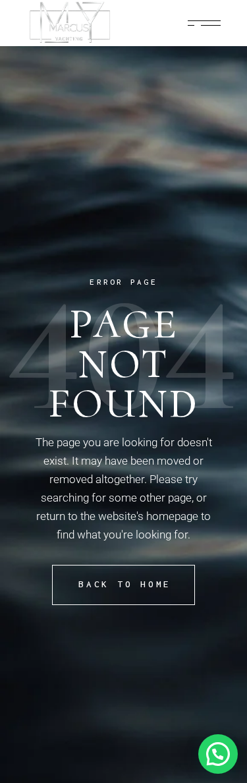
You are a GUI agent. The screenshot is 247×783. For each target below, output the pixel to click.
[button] (218, 754)
